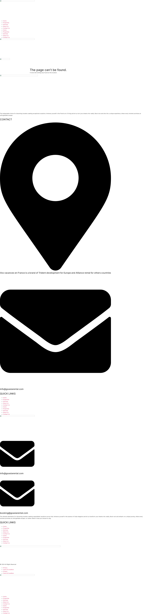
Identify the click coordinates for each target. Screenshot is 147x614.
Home (5, 21)
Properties (6, 22)
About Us (5, 26)
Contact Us (6, 28)
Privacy (5, 567)
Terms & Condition (8, 569)
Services (5, 24)
